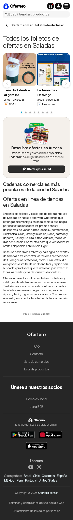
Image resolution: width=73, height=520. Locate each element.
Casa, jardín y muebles (32, 234)
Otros (38, 238)
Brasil (27, 476)
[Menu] (66, 6)
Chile (36, 476)
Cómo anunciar (36, 399)
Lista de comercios (36, 362)
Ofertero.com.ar (47, 492)
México (9, 480)
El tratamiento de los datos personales (36, 511)
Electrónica (10, 234)
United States (48, 480)
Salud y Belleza (24, 238)
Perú (19, 480)
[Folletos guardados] (50, 6)
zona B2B (36, 407)
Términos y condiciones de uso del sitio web (36, 502)
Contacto (36, 354)
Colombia (48, 476)
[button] (58, 6)
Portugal (30, 480)
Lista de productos (36, 369)
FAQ (36, 346)
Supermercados (58, 230)
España (62, 476)
